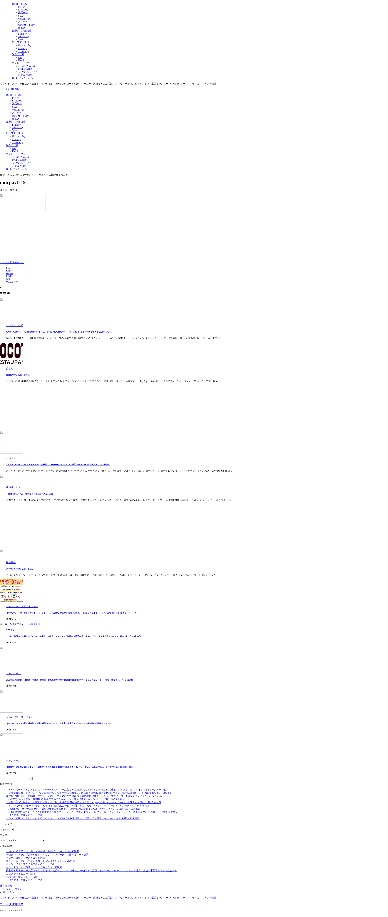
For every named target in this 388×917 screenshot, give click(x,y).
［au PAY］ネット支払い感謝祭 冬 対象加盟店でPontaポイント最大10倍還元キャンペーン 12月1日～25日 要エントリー (58, 723)
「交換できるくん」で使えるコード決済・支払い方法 (29, 494)
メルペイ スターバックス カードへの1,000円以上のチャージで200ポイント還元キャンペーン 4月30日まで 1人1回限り (58, 464)
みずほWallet (18, 166)
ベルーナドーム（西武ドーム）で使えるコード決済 (34, 867)
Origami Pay (18, 109)
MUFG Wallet (19, 159)
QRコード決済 (14, 95)
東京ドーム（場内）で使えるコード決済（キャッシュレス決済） (41, 861)
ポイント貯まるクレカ (12, 262)
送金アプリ (12, 145)
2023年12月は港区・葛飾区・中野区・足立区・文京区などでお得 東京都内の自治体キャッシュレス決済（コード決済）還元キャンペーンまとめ (69, 680)
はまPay (16, 139)
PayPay (15, 98)
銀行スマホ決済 (14, 133)
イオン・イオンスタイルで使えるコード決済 (30, 864)
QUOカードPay (20, 116)
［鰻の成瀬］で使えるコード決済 (24, 815)
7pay (14, 130)
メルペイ (17, 112)
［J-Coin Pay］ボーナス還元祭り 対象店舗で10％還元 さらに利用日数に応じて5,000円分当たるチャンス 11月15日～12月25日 (73, 808)
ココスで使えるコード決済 (18, 375)
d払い (15, 106)
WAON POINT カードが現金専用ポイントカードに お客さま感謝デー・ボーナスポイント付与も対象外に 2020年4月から (59, 332)
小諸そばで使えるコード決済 (22, 877)
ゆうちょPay (18, 136)
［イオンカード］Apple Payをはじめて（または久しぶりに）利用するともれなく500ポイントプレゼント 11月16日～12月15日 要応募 (78, 805)
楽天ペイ (17, 103)
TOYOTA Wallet (20, 157)
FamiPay (16, 124)
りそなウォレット (22, 162)
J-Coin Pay (17, 142)
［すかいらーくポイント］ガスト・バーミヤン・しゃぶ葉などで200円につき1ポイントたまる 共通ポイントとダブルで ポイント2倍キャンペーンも (71, 613)
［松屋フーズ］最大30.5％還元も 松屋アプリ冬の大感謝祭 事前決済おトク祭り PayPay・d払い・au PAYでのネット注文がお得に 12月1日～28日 (69, 767)
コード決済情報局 (9, 89)
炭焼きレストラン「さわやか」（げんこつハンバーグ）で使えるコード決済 (47, 854)
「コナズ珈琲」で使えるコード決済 (25, 857)
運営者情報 (6, 885)
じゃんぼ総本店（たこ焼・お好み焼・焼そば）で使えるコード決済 (42, 851)
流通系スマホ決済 (15, 121)
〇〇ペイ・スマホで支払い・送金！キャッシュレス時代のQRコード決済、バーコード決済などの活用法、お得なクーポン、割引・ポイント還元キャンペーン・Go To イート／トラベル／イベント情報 (108, 897)
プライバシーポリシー (12, 889)
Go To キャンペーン (16, 169)
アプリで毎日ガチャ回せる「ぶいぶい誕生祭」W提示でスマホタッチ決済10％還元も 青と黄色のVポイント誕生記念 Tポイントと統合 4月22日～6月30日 (73, 636)
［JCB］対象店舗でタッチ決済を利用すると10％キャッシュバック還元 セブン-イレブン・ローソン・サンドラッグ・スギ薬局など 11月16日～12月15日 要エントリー (95, 812)
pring (14, 148)
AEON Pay (17, 127)
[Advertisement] (25, 235)
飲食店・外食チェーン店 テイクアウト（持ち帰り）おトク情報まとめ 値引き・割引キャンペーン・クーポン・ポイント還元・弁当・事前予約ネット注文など (91, 870)
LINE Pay (17, 100)
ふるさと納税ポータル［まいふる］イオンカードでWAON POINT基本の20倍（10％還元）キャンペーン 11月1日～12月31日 (73, 818)
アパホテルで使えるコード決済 (20, 569)
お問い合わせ (7, 892)
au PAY (16, 119)
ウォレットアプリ (15, 154)
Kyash (15, 151)
